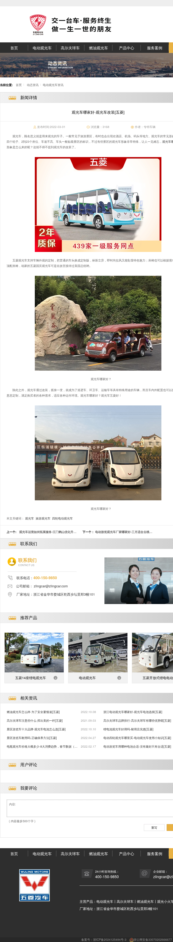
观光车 (29, 518)
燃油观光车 (98, 47)
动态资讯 (33, 85)
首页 (14, 47)
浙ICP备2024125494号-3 (109, 939)
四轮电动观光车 (62, 518)
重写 (154, 827)
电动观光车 (42, 47)
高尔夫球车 (70, 47)
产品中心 (126, 47)
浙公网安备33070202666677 (153, 939)
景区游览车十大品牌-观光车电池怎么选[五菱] (36, 729)
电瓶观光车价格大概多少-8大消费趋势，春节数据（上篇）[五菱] (42, 746)
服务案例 (154, 47)
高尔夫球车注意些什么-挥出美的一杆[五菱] (35, 720)
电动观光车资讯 (53, 85)
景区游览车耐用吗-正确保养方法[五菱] (32, 738)
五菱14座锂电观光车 (30, 677)
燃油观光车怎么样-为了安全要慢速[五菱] (33, 712)
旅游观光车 (43, 518)
